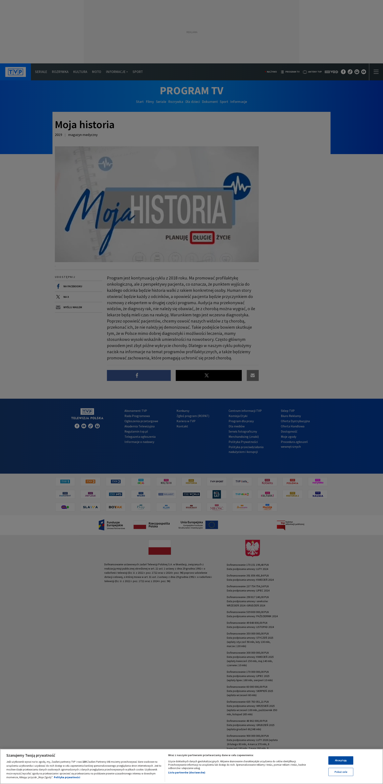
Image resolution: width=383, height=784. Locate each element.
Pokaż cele (341, 772)
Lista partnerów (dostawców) (186, 772)
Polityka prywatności (67, 777)
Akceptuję (341, 760)
